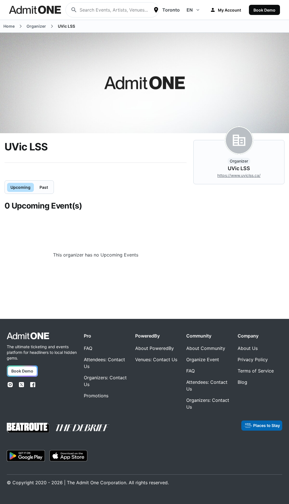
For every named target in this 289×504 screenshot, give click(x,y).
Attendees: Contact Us (104, 363)
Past (44, 187)
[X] (21, 384)
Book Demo (264, 10)
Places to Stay (266, 425)
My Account (229, 10)
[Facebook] (32, 384)
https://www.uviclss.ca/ (238, 175)
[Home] (28, 335)
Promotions (96, 395)
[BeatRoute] (28, 428)
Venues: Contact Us (156, 359)
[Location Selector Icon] (156, 10)
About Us (248, 348)
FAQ (88, 348)
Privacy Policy (253, 359)
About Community (205, 348)
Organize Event (202, 359)
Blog (242, 382)
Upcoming (20, 187)
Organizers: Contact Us (105, 381)
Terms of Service (256, 371)
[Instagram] (10, 384)
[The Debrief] (83, 427)
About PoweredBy (154, 348)
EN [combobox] (190, 10)
